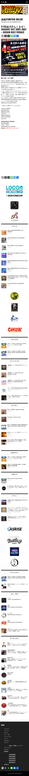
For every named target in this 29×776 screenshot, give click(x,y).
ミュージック (14, 361)
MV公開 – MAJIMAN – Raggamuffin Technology (15, 409)
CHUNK (8, 620)
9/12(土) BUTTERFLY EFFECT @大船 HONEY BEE (15, 237)
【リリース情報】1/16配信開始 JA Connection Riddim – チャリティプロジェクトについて (17, 388)
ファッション (14, 572)
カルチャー (14, 452)
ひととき (9, 598)
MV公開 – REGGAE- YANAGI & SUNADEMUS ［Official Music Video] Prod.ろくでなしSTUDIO (16, 440)
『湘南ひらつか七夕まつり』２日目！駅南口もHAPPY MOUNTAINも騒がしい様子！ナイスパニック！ (16, 518)
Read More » (24, 645)
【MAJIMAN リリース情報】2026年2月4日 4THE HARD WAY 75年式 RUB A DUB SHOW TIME (16, 381)
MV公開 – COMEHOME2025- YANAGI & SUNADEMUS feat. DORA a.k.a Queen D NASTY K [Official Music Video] (17, 425)
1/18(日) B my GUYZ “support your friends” (14, 478)
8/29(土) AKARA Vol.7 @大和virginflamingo (15, 245)
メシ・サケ (14, 594)
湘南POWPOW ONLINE (12, 19)
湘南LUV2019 (12, 762)
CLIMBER (9, 688)
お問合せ (6, 764)
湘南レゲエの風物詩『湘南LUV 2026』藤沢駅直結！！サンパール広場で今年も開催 (16, 344)
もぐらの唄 (9, 613)
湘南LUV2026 (12, 754)
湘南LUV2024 (12, 758)
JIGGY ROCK (9, 680)
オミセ (6, 732)
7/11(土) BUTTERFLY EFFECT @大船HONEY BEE (15, 283)
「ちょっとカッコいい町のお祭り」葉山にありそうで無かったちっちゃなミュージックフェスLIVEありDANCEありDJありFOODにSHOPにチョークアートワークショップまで (17, 509)
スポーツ (14, 474)
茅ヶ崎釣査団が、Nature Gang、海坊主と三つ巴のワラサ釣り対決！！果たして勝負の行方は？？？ (17, 486)
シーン (6, 738)
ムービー (14, 405)
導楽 (8, 642)
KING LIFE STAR (10, 657)
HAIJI (8, 710)
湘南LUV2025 (12, 756)
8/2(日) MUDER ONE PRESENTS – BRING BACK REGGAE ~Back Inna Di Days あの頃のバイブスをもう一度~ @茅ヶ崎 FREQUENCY (17, 277)
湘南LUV (6, 751)
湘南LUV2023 (12, 760)
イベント (14, 226)
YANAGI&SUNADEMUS (11, 650)
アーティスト (14, 638)
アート (14, 496)
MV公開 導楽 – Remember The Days (14, 417)
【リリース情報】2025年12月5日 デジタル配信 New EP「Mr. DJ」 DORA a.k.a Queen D (17, 396)
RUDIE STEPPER (10, 672)
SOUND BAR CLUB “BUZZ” (12, 128)
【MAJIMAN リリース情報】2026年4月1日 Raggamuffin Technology (15, 373)
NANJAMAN (9, 665)
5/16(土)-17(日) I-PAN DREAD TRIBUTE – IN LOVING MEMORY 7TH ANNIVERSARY (16, 465)
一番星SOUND (10, 703)
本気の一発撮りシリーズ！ (16, 745)
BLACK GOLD (9, 695)
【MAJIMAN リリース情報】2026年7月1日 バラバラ (17, 365)
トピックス (14, 339)
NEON (8, 605)
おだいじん (9, 628)
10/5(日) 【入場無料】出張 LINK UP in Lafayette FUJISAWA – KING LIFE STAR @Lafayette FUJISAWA (16, 351)
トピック (6, 729)
